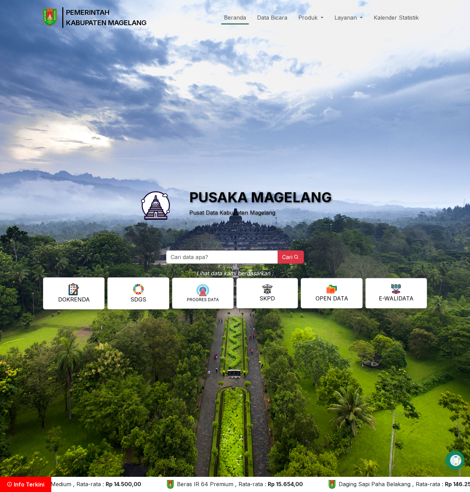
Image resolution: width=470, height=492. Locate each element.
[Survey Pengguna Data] (454, 460)
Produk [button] (308, 17)
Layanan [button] (346, 17)
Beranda (235, 17)
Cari (287, 257)
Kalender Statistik (396, 17)
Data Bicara (272, 17)
